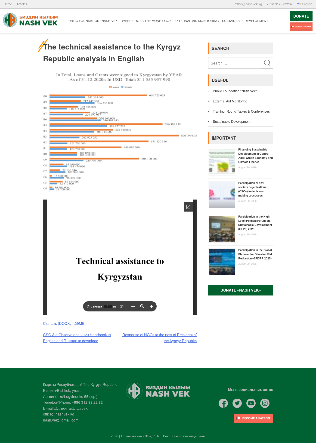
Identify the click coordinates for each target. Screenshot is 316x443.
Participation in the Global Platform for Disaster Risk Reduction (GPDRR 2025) (255, 254)
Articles (22, 4)
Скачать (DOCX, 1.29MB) (64, 323)
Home (7, 4)
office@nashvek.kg (248, 4)
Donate (301, 16)
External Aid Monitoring (196, 20)
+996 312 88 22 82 (87, 402)
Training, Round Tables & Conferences (241, 111)
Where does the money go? (146, 20)
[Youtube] (301, 26)
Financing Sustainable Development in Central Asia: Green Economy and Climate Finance (255, 155)
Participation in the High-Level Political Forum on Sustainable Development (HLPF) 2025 (255, 222)
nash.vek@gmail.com (60, 420)
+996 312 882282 (280, 4)
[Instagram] (265, 403)
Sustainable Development (245, 20)
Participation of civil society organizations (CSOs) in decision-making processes (252, 189)
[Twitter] (237, 403)
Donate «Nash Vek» (240, 290)
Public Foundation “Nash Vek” (92, 20)
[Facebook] (223, 403)
